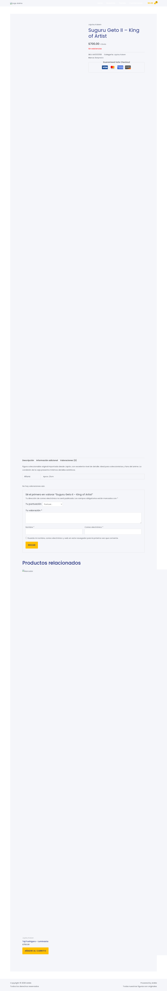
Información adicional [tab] (47, 460)
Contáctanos (135, 3)
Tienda (122, 3)
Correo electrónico (94, 527)
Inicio (100, 3)
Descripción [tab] (28, 460)
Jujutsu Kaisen (94, 24)
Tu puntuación (33, 503)
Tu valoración (34, 510)
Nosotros (110, 3)
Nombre (30, 527)
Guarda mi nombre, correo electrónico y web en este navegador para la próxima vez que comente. (73, 538)
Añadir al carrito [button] (35, 950)
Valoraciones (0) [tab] (68, 460)
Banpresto (99, 58)
